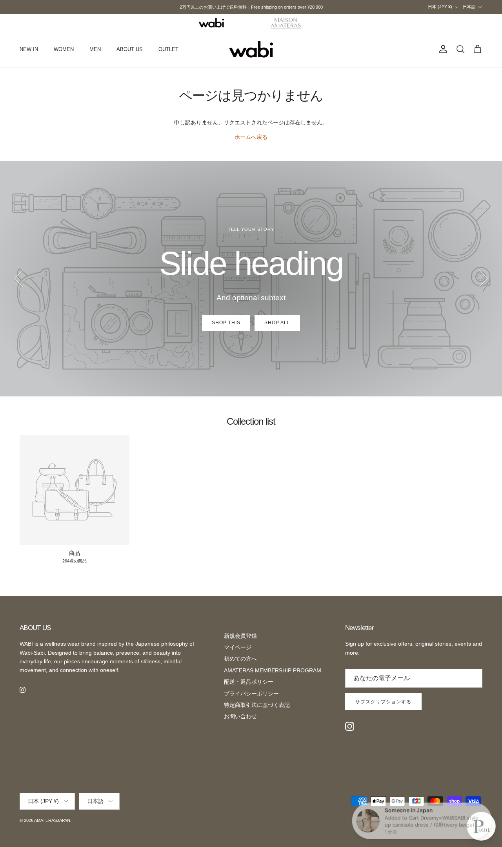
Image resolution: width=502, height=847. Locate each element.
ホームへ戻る (251, 137)
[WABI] (211, 22)
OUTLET (168, 49)
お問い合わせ (240, 716)
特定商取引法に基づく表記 (257, 705)
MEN (95, 49)
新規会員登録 (240, 636)
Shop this (226, 322)
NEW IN (29, 49)
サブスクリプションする (383, 702)
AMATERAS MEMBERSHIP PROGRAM (272, 670)
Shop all (277, 322)
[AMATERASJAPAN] (251, 49)
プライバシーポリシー (251, 693)
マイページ (237, 647)
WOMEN (64, 49)
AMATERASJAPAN (52, 820)
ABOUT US (129, 49)
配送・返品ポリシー (248, 682)
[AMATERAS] (286, 22)
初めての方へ (240, 658)
